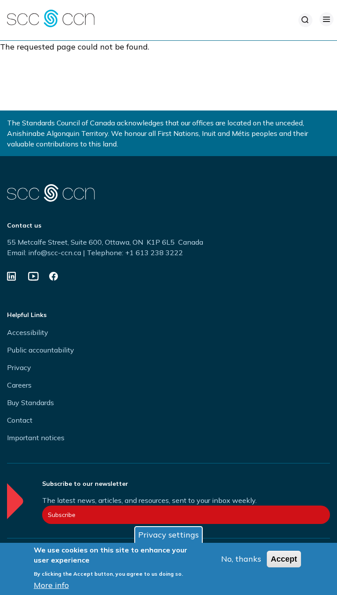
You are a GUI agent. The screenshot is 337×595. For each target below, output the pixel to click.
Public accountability (40, 350)
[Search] (305, 20)
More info (51, 585)
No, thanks (241, 559)
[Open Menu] (326, 19)
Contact (19, 420)
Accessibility (27, 332)
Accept (284, 559)
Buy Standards (30, 402)
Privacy (19, 367)
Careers (19, 385)
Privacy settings (168, 535)
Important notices (36, 437)
